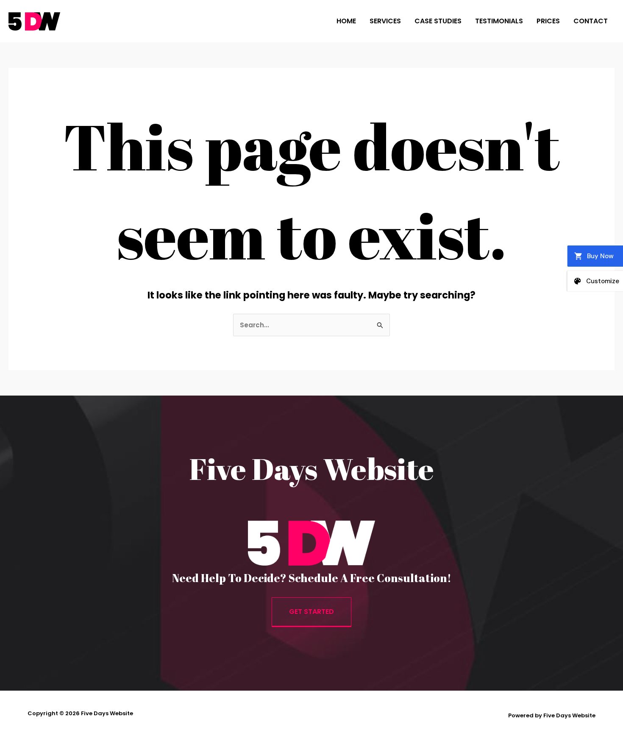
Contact (590, 21)
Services (385, 21)
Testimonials (499, 21)
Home (346, 21)
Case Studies (438, 21)
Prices (548, 21)
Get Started (311, 611)
